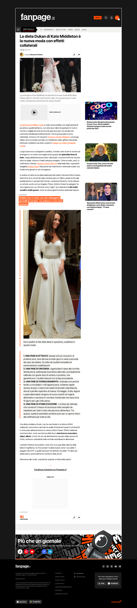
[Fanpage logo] (35, 17)
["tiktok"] (20, 551)
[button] (79, 55)
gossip (84, 30)
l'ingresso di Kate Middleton (59, 137)
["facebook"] (44, 551)
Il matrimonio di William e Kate (32, 125)
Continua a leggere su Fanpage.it (50, 469)
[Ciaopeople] (116, 602)
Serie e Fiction (61, 30)
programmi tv (49, 30)
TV (41, 30)
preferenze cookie (61, 594)
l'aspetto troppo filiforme (47, 163)
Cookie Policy (59, 583)
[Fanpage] (23, 566)
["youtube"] (32, 551)
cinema (70, 30)
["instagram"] (26, 551)
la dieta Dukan (33, 166)
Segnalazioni (59, 576)
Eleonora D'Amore (36, 54)
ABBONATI (97, 17)
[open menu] (18, 29)
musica (77, 30)
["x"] (38, 551)
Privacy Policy (60, 580)
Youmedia (58, 573)
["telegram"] (50, 551)
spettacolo (28, 29)
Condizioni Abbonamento (63, 587)
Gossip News (24, 512)
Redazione (58, 590)
